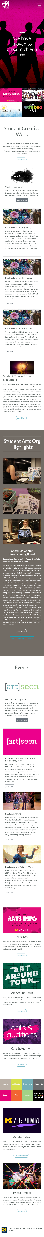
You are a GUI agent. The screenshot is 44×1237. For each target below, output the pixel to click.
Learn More (21, 159)
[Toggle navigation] (39, 5)
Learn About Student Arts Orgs (22, 638)
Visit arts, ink (22, 200)
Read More (9, 253)
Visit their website (21, 1155)
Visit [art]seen (22, 720)
